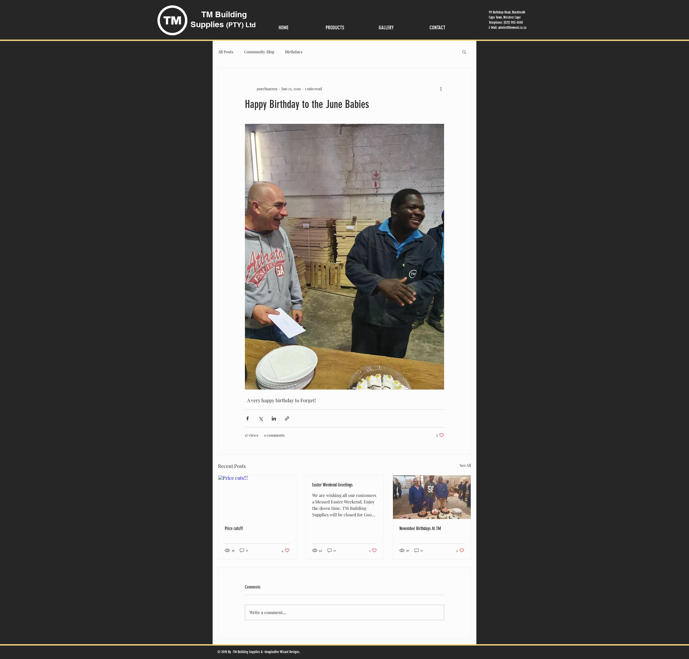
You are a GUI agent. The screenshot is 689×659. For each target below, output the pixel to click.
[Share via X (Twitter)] (260, 418)
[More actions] (441, 88)
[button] (464, 52)
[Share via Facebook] (247, 418)
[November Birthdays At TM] (432, 497)
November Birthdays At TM (420, 528)
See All (465, 465)
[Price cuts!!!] (257, 497)
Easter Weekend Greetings (332, 485)
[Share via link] (287, 418)
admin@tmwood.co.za (512, 27)
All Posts (225, 51)
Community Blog (259, 51)
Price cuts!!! (234, 528)
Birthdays (294, 51)
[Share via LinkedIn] (273, 418)
